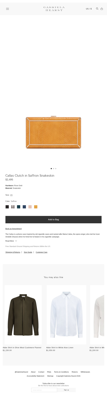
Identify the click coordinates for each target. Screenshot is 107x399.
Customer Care (41, 252)
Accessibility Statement (35, 376)
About (33, 372)
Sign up (66, 390)
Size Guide (28, 252)
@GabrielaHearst (21, 372)
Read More (9, 241)
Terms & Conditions (61, 372)
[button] (51, 168)
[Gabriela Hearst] (54, 8)
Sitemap (50, 376)
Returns (75, 372)
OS (11, 195)
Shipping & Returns (12, 252)
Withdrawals (85, 372)
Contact (41, 372)
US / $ (89, 9)
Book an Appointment (13, 229)
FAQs (49, 372)
